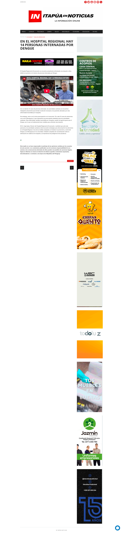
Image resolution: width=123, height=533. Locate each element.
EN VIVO (95, 31)
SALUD (57, 31)
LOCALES (31, 31)
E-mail (98, 2)
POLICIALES (40, 31)
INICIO (24, 31)
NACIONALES (65, 31)
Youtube (91, 2)
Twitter (88, 2)
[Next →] (72, 168)
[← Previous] (22, 168)
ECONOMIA (76, 31)
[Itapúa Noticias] (61, 26)
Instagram (95, 2)
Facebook (85, 2)
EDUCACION (85, 31)
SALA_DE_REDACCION (39, 37)
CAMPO (49, 31)
